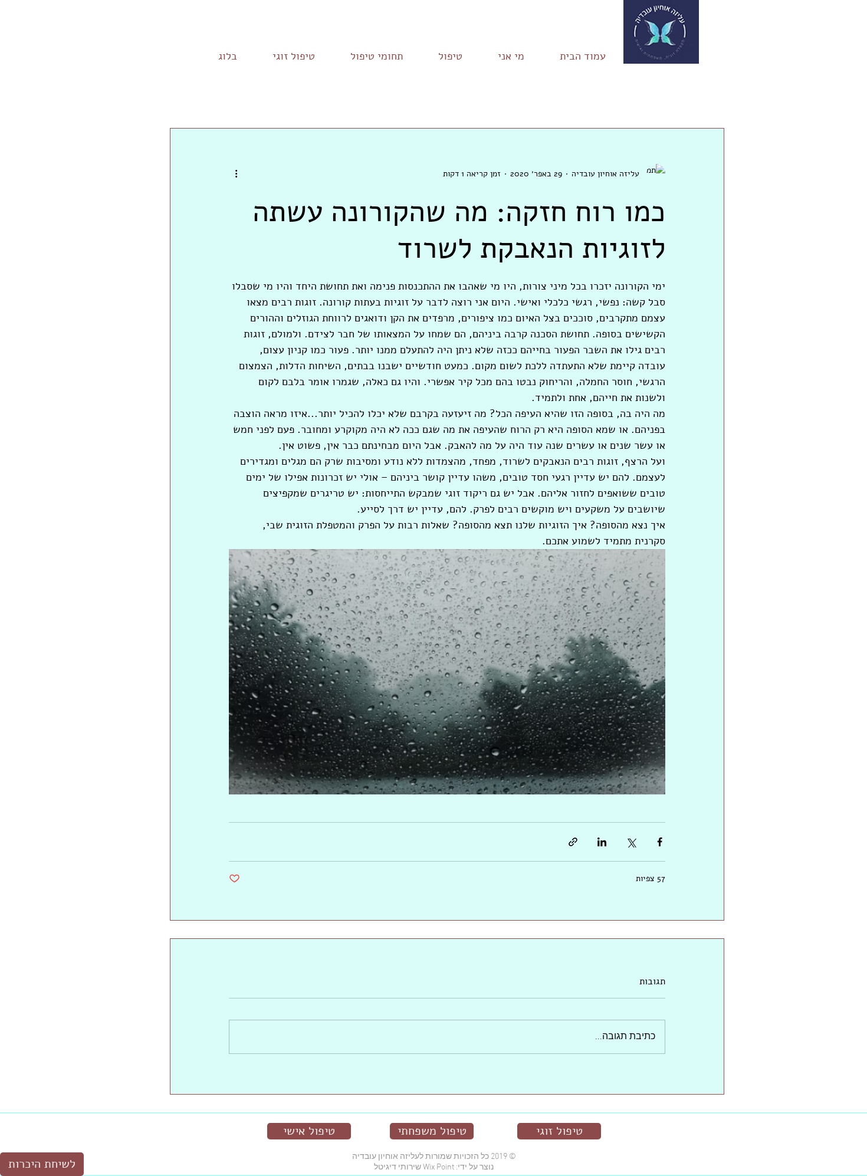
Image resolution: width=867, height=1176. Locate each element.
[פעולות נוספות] (236, 173)
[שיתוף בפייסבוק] (659, 841)
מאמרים (714, 92)
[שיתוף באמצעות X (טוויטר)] (630, 841)
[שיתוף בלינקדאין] (601, 841)
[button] (185, 92)
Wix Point (438, 1167)
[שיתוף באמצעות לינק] (573, 841)
